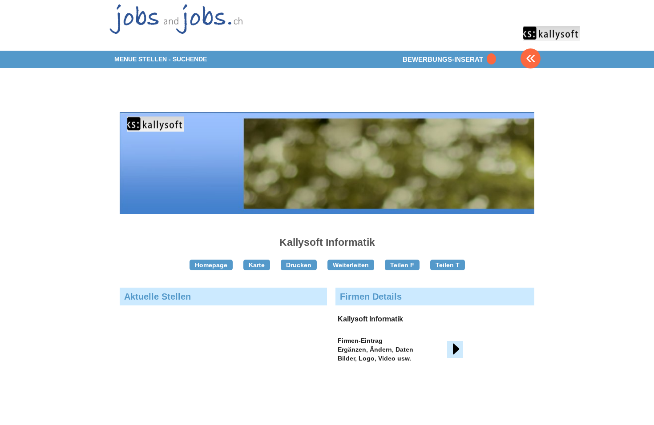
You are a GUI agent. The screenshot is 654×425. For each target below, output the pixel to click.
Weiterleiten (351, 265)
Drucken (298, 265)
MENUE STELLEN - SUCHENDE (160, 59)
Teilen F (402, 265)
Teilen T (448, 265)
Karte (257, 265)
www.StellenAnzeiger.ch (175, 24)
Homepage (211, 265)
